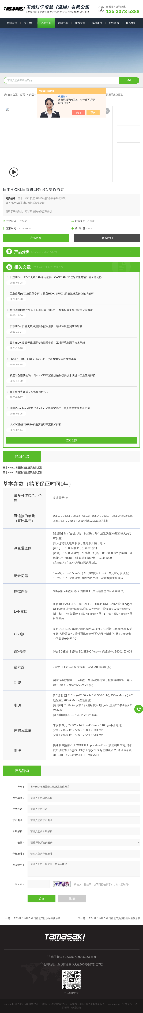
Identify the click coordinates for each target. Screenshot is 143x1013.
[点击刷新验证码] (62, 884)
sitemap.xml (113, 1004)
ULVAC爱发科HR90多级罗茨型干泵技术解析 (35, 424)
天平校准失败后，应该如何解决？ (29, 391)
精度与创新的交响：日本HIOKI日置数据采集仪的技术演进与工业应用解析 (52, 375)
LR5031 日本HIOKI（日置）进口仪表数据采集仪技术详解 (43, 359)
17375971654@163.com (80, 956)
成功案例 (97, 22)
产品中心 (46, 22)
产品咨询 (35, 237)
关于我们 (29, 22)
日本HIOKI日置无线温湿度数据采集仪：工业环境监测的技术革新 (47, 342)
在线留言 (114, 22)
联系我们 (131, 22)
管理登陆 (76, 1007)
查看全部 (71, 440)
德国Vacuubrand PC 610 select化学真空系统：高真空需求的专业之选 (50, 408)
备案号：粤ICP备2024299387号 (87, 1004)
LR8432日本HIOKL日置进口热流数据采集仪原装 (114, 918)
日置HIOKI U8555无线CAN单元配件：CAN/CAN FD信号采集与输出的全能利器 (56, 277)
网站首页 (12, 22)
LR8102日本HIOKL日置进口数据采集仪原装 (36, 918)
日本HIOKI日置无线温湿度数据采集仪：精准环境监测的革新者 (46, 326)
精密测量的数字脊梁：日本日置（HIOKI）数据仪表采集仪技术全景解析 (51, 309)
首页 (22, 94)
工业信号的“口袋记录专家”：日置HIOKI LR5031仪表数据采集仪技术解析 (52, 293)
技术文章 (80, 22)
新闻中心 (63, 22)
